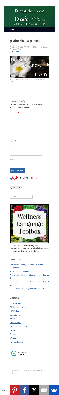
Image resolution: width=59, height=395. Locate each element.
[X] (34, 390)
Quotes (13, 330)
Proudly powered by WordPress (22, 370)
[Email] (44, 390)
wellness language (17, 341)
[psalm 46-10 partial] (29, 77)
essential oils (15, 314)
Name (13, 141)
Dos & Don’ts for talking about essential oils (27, 288)
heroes (12, 318)
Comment (14, 112)
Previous (14, 51)
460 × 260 (36, 47)
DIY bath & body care (18, 307)
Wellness (13, 338)
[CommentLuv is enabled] (24, 179)
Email (13, 150)
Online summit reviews (19, 326)
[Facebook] (25, 390)
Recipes (13, 334)
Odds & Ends (15, 322)
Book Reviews (15, 303)
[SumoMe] (54, 390)
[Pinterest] (15, 390)
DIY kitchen (14, 311)
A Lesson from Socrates (19, 271)
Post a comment (16, 79)
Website (13, 159)
